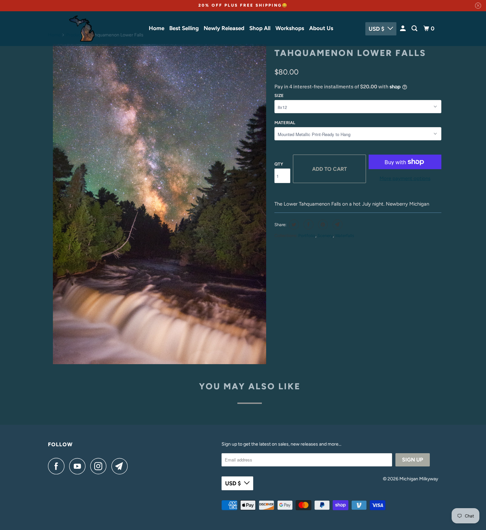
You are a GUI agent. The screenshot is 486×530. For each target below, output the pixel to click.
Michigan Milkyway (418, 479)
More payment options (405, 178)
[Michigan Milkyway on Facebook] (58, 466)
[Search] (415, 28)
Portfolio (306, 235)
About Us (321, 28)
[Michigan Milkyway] (82, 28)
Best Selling (184, 28)
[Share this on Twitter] (293, 224)
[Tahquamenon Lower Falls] (159, 204)
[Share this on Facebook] (307, 224)
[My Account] (403, 28)
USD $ (376, 28)
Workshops (289, 28)
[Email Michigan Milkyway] (121, 466)
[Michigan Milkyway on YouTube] (79, 466)
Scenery (325, 235)
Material (284, 122)
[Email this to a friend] (337, 224)
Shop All (259, 28)
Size (279, 95)
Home (156, 28)
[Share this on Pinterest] (322, 224)
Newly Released (224, 28)
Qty (278, 164)
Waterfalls (344, 235)
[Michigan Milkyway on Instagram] (100, 466)
